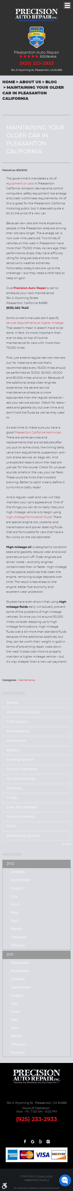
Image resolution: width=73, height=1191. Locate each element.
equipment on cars (20, 183)
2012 (10, 864)
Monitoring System (23, 836)
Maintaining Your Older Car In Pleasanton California (33, 93)
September (21, 880)
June (15, 904)
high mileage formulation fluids (29, 517)
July (14, 896)
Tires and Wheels (21, 807)
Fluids (11, 798)
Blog (51, 82)
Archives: (12, 854)
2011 (9, 954)
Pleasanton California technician (37, 432)
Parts (11, 826)
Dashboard (16, 741)
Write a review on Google (33, 1143)
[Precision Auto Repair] (36, 12)
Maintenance (26, 680)
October (18, 872)
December (20, 963)
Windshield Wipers (23, 712)
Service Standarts (21, 769)
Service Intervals (20, 817)
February (19, 937)
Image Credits (44, 1176)
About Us (30, 82)
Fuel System (17, 722)
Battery (12, 750)
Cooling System (20, 760)
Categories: (14, 693)
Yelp (40, 1143)
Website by (36, 1180)
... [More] (65, 844)
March (16, 929)
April (15, 921)
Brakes (12, 702)
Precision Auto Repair (29, 288)
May (14, 912)
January (18, 945)
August (17, 888)
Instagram (48, 1143)
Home (8, 82)
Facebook (25, 1143)
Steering (13, 788)
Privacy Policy (28, 1176)
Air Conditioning (20, 779)
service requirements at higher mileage (34, 322)
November (20, 971)
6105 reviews (48, 56)
